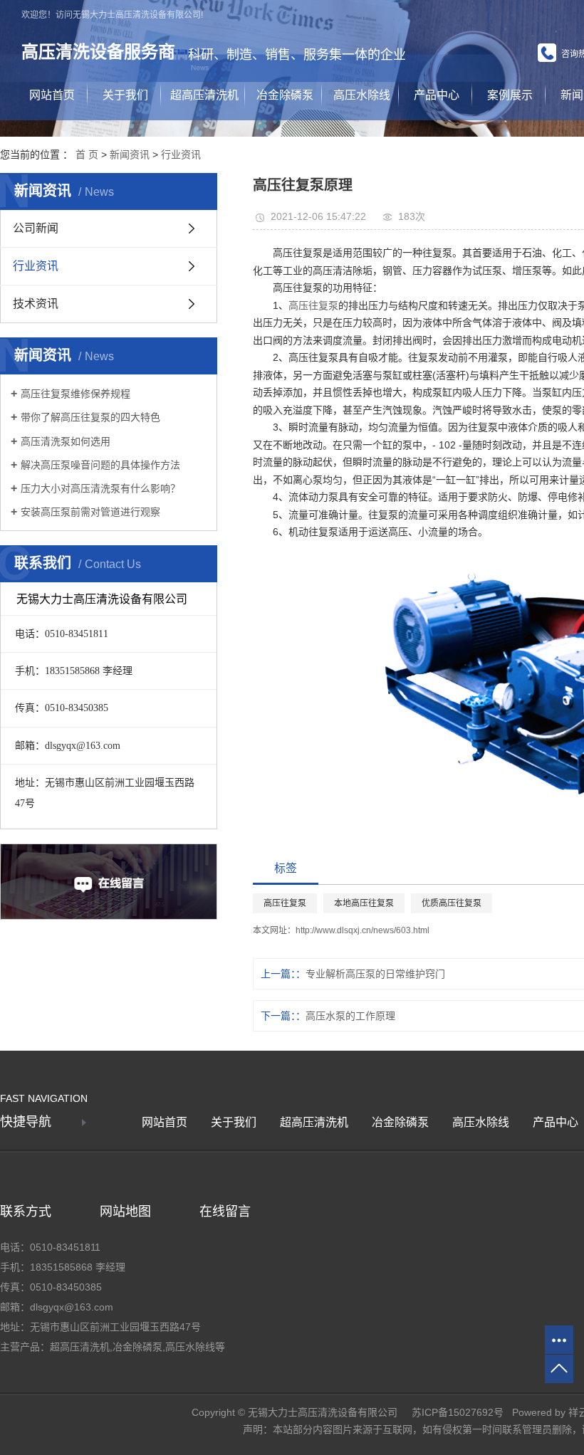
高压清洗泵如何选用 (65, 441)
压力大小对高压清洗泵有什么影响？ (100, 488)
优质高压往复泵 (451, 903)
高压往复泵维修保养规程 (75, 393)
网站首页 (52, 95)
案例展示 (510, 95)
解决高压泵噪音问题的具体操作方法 (100, 465)
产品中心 (436, 95)
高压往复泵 (313, 305)
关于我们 (125, 95)
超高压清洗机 (204, 95)
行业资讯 (181, 154)
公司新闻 (35, 228)
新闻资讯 (130, 154)
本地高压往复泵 (364, 903)
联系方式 (25, 1211)
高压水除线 (361, 95)
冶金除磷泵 (284, 95)
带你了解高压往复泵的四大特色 (90, 417)
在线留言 (225, 1211)
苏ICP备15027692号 (458, 1412)
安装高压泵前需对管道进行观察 (90, 512)
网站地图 (125, 1211)
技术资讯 (35, 304)
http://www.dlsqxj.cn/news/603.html (362, 930)
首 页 (86, 154)
